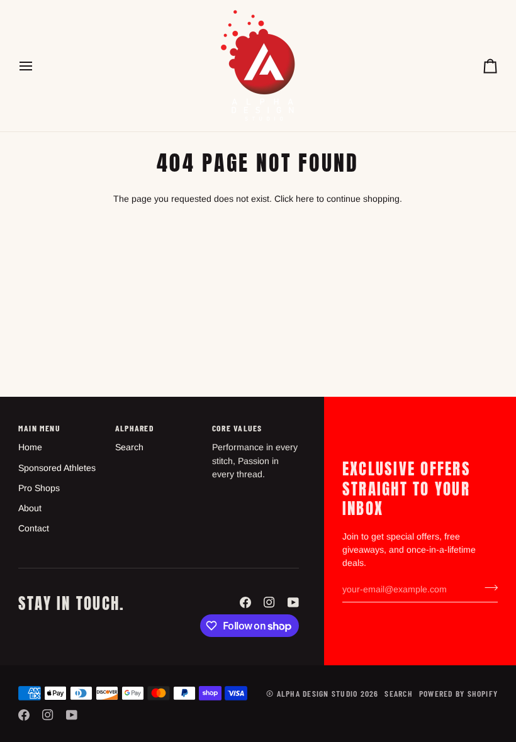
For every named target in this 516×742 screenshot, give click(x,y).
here (305, 199)
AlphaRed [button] (134, 428)
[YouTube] (293, 602)
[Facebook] (245, 602)
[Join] (487, 588)
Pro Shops (39, 488)
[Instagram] (269, 602)
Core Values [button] (237, 428)
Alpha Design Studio (317, 693)
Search (129, 447)
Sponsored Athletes (57, 468)
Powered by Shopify (458, 693)
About (30, 508)
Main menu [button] (39, 428)
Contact (33, 528)
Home (30, 447)
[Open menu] (37, 65)
